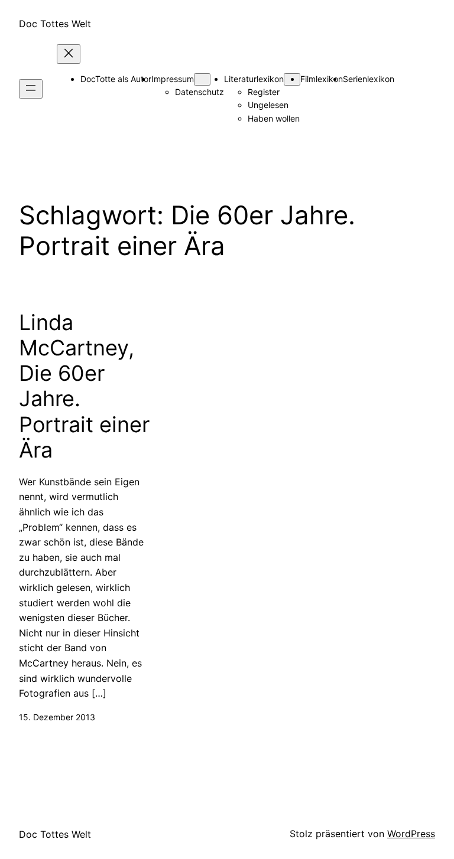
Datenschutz (199, 92)
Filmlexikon (321, 79)
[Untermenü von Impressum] (202, 79)
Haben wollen (274, 118)
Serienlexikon (368, 79)
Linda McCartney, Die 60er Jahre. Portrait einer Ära (84, 386)
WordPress (411, 834)
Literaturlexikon (254, 79)
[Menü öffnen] (31, 89)
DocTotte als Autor (115, 79)
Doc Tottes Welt (55, 24)
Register (264, 92)
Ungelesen (268, 105)
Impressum (172, 79)
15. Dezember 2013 (57, 717)
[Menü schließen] (68, 54)
